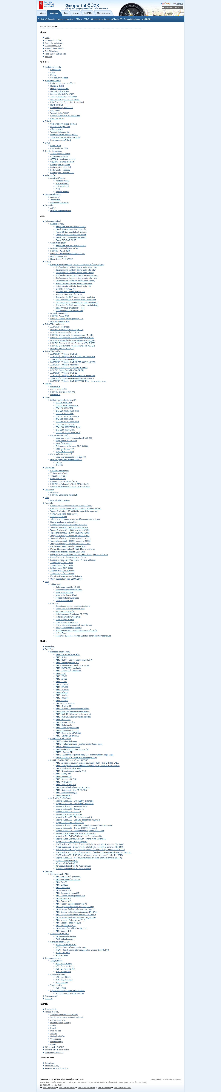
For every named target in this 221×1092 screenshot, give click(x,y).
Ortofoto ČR (55, 386)
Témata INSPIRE (52, 1012)
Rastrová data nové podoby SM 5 (64, 522)
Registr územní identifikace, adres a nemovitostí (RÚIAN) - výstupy (77, 265)
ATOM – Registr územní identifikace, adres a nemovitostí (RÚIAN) (82, 950)
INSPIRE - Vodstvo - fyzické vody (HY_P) (66, 330)
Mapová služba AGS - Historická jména (71, 842)
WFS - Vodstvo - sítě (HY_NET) (68, 923)
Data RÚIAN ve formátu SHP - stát (69, 311)
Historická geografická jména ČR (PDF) (72, 614)
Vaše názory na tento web (55, 54)
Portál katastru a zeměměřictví (62, 83)
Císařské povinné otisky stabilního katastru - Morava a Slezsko (75, 508)
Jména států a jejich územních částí (70, 609)
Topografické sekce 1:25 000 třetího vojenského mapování (74, 511)
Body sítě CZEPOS (58, 479)
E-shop (53, 75)
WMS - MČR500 (62, 690)
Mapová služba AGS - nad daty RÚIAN (71, 806)
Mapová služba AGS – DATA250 (69, 814)
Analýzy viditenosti (58, 974)
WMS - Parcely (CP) (64, 776)
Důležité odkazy (51, 51)
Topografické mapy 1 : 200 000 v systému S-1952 (70, 541)
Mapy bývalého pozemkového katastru (66, 576)
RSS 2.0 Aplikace (49, 1088)
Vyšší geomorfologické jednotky (68, 628)
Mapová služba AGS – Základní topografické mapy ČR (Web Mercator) (84, 825)
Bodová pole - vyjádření (60, 165)
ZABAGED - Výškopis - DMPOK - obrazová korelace (72, 378)
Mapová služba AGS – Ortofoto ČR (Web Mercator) (76, 828)
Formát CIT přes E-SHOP (66, 240)
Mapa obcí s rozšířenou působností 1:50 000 (74, 438)
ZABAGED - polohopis (54, 324)
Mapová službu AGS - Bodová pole (70, 809)
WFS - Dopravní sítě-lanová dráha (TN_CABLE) (75, 909)
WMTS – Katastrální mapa (66, 741)
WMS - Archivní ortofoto (65, 703)
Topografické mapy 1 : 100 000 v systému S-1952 (70, 538)
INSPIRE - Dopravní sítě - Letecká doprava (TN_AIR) (71, 335)
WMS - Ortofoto (62, 701)
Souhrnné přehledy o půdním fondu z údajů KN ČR (76, 630)
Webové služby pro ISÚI (60, 132)
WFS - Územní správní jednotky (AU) (70, 896)
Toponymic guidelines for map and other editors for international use (83, 636)
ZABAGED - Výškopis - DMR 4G (63, 359)
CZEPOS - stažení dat (59, 156)
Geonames (49, 489)
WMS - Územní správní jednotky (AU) (71, 771)
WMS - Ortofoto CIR (64, 706)
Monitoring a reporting (54, 1052)
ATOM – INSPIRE (63, 953)
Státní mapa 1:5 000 (58, 517)
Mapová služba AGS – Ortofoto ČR (70, 823)
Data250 (59, 465)
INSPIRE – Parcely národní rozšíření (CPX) (67, 254)
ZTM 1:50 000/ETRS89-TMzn (67, 422)
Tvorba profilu (56, 985)
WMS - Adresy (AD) (63, 774)
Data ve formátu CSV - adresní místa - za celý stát (76, 300)
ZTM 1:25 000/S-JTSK (65, 414)
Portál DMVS (55, 146)
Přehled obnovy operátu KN (61, 108)
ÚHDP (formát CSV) (58, 256)
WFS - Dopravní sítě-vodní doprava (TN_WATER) (76, 917)
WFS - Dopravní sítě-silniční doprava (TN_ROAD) (76, 915)
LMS (47, 498)
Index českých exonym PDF (67, 622)
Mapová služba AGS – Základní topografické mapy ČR (78, 820)
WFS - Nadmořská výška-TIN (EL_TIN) (71, 928)
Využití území (55, 1039)
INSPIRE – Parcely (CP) (60, 251)
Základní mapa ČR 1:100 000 (62, 571)
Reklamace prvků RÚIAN (60, 140)
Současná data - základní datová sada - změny (75, 273)
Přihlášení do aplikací (172, 7)
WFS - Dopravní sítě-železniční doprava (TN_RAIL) (76, 912)
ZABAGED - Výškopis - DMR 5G (63, 354)
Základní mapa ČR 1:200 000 (62, 574)
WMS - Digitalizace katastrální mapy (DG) (72, 665)
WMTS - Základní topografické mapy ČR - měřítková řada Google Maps (84, 755)
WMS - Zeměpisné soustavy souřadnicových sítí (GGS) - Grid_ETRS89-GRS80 (88, 766)
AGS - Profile (61, 988)
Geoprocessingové (53, 958)
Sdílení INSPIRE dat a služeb (57, 1050)
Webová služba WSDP (59, 91)
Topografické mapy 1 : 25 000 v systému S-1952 (69, 533)
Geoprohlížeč (55, 70)
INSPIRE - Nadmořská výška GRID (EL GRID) (68, 368)
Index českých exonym (59, 202)
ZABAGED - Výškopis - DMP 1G (63, 373)
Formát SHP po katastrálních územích (71, 235)
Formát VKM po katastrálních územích (71, 229)
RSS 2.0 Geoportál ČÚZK (52, 1085)
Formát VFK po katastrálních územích (71, 227)
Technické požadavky (54, 43)
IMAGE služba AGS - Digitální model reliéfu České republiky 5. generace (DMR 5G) (89, 847)
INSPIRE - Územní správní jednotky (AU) (66, 319)
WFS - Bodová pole (63, 890)
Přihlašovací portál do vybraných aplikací (67, 102)
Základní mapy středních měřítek (69, 590)
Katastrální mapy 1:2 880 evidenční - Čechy (68, 557)
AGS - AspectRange (64, 964)
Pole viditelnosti (62, 184)
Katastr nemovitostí (65, 19)
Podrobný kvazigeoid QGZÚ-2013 (64, 481)
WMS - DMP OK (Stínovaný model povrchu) (73, 717)
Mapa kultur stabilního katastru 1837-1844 (67, 552)
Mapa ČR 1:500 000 (64, 443)
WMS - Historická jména (65, 722)
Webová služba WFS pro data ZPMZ (65, 116)
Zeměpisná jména (57, 1020)
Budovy (53, 1044)
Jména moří (55, 197)
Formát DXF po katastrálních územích (71, 237)
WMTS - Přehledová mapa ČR (68, 747)
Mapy (47, 397)
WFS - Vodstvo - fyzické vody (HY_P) (70, 920)
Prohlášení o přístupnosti (172, 1079)
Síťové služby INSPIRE (54, 1047)
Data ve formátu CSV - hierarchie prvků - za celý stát (77, 302)
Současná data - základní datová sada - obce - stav (76, 267)
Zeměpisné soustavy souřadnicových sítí (66, 1017)
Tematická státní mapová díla (67, 598)
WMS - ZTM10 (61, 676)
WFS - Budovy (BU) (63, 931)
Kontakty (48, 57)
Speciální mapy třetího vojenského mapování (68, 525)
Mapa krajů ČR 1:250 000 (66, 441)
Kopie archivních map (64, 601)
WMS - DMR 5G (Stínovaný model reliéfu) (72, 711)
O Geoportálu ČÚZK (53, 40)
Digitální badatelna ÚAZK (60, 211)
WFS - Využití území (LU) (66, 926)
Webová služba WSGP (59, 113)
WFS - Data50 (61, 882)
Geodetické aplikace (100, 19)
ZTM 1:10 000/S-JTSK (65, 408)
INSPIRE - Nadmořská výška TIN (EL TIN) (67, 370)
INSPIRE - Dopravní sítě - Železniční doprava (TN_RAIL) (73, 340)
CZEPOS (48, 999)
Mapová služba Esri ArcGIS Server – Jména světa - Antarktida (81, 839)
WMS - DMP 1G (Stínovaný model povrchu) (73, 714)
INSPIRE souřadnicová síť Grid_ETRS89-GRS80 (70, 487)
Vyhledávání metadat (59, 78)
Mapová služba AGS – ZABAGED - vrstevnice (75, 804)
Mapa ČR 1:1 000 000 (65, 449)
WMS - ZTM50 (61, 682)
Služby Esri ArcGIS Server (60, 798)
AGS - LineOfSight (63, 977)
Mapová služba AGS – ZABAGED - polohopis (74, 801)
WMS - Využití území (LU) (66, 785)
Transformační (51, 996)
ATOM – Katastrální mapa (66, 945)
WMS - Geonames (63, 720)
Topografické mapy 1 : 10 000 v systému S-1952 (69, 530)
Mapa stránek (156, 1079)
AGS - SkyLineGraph (64, 980)
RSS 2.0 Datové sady (67, 1088)
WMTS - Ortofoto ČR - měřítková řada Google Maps (76, 758)
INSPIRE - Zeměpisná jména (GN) (64, 495)
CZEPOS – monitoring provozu (62, 159)
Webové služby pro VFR (60, 127)
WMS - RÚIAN (61, 657)
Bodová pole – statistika (60, 170)
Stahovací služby (52, 1066)
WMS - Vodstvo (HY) (64, 782)
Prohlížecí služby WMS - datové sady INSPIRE (69, 760)
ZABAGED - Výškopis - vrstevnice (64, 365)
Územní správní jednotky (60, 1023)
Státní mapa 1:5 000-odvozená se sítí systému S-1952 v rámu (75, 519)
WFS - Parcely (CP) (63, 901)
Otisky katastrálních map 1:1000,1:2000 (66, 579)
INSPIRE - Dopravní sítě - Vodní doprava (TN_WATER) (72, 346)
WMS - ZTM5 (61, 673)
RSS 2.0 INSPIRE (104, 1088)
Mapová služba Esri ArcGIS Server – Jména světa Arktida (79, 836)
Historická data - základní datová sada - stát (73, 286)
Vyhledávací (50, 646)
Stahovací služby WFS (59, 874)
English (179, 4)
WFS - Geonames (63, 888)
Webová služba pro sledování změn (65, 99)
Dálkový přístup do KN (59, 89)
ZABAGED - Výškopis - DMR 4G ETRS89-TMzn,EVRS (72, 362)
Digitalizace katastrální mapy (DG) (64, 248)
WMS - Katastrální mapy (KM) (68, 655)
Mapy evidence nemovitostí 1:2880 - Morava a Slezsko (72, 549)
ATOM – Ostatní (62, 955)
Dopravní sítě (55, 1031)
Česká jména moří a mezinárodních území (73, 606)
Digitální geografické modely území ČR (66, 460)
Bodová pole (50, 468)
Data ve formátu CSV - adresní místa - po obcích (75, 297)
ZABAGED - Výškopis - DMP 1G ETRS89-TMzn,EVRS (72, 376)
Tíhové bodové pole (58, 476)
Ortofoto (48, 384)
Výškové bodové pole (59, 473)
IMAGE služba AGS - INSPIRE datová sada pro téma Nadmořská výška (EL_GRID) (89, 855)
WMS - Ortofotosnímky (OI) (66, 793)
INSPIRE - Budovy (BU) (59, 321)
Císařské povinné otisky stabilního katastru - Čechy (71, 506)
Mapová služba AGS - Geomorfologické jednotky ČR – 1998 (80, 831)
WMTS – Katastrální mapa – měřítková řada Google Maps (79, 744)
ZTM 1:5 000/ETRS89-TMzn (67, 405)
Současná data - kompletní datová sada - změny (75, 281)
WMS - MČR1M (62, 692)
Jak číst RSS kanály (139, 1082)
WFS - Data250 (62, 885)
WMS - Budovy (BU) (64, 795)
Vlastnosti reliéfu (62, 181)
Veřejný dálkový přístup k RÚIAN (63, 124)
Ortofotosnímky (56, 1042)
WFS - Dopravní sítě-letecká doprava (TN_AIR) (75, 907)
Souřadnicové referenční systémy (64, 1015)
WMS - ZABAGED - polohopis (68, 668)
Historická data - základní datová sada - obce (74, 283)
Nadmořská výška (57, 1036)
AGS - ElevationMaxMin (65, 969)
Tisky (47, 582)
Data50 (59, 462)
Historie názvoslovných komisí (68, 617)
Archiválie (146, 19)
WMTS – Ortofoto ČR (64, 752)
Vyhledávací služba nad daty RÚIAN (65, 137)
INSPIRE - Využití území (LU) (62, 349)
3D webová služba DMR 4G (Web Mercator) (73, 866)
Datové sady (50, 1063)
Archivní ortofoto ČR (58, 389)
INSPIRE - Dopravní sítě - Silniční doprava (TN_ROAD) (72, 343)
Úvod (47, 38)
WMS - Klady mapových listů (67, 728)
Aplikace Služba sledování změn (63, 97)
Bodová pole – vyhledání (60, 167)
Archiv (52, 208)
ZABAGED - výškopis (54, 351)
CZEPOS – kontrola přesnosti (62, 162)
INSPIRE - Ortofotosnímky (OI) (62, 392)
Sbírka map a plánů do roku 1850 (64, 514)
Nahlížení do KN (57, 86)
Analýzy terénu (56, 961)
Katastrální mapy (57, 224)
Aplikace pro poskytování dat (57, 1068)
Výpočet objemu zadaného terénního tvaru (67, 991)
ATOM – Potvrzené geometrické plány (71, 947)
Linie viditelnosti (62, 186)
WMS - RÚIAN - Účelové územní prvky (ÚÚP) (74, 660)
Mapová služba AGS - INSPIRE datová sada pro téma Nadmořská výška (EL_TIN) (89, 858)
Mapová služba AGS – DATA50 (68, 812)
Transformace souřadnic (60, 154)
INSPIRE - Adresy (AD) (59, 316)
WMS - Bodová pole (64, 725)
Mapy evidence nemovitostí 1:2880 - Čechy (68, 546)
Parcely (53, 1028)
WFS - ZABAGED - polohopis (68, 877)
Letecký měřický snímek (60, 500)
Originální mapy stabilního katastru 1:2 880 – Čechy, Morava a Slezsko (79, 555)
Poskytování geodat (46, 19)
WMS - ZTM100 (62, 684)
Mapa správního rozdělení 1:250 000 (71, 457)
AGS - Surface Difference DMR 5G (70, 993)
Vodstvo (53, 1034)
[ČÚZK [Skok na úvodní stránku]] (46, 5)
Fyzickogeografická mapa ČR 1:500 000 (72, 446)
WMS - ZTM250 (62, 687)
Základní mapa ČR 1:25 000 (61, 565)
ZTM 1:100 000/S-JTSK (65, 424)
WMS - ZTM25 (61, 679)
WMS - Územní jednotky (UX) (67, 663)
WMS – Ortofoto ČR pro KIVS (67, 736)
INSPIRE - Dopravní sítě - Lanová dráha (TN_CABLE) (72, 338)
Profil (58, 189)
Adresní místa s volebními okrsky (69, 294)
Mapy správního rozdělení (61, 454)
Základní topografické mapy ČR (63, 400)
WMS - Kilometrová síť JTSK (67, 730)
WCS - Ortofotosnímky (65, 939)
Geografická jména (132, 19)
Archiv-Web (55, 110)
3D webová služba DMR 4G (67, 861)
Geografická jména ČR (65, 611)
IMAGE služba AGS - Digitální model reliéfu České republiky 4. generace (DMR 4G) (89, 844)
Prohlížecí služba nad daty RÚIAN (64, 135)
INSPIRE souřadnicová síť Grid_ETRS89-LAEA (69, 484)
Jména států (55, 200)
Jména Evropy (61, 633)
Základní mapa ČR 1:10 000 (61, 563)
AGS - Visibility (62, 982)
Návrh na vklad (56, 105)
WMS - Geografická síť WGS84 (68, 733)
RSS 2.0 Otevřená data (122, 1088)
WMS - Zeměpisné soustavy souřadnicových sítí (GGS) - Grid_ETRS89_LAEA (87, 763)
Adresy (53, 1025)
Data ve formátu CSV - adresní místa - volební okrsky (77, 305)
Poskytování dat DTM (59, 148)
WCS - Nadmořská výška (66, 936)
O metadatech (51, 1009)
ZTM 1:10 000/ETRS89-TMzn (67, 411)
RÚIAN (79, 19)
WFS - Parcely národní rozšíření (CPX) (71, 904)
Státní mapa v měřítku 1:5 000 (68, 587)
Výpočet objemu (62, 192)
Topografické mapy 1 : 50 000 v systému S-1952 (69, 536)
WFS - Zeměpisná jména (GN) (68, 893)
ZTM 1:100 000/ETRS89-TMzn (68, 427)
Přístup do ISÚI (56, 129)
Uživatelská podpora (115, 1082)
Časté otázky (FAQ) (53, 46)
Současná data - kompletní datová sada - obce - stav (77, 275)
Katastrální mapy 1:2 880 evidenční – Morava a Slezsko (73, 560)
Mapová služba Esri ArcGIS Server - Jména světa (75, 833)
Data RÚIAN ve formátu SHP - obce (70, 308)
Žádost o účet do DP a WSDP (62, 94)
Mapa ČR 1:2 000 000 (65, 452)
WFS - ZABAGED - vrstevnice (68, 879)
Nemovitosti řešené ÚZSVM (61, 259)
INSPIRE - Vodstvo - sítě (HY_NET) (64, 332)
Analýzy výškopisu (57, 178)
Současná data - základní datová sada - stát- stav (76, 270)
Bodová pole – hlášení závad (62, 173)
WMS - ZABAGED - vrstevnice (68, 671)
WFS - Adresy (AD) (63, 898)
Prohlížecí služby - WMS (60, 652)
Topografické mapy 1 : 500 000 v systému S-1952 (70, 544)
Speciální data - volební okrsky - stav (70, 292)
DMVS (86, 19)
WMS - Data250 (62, 698)
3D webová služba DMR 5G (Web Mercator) (73, 869)
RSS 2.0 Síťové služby (86, 1088)
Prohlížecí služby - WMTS (60, 739)
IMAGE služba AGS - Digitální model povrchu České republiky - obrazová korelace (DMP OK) (93, 852)
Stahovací (49, 871)
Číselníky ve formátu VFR (66, 289)
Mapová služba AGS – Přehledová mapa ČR (74, 817)
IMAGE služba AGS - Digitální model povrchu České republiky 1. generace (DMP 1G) (90, 850)
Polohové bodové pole (59, 471)
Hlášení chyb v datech (54, 48)
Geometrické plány (58, 243)
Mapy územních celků (59, 435)
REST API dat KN (57, 118)
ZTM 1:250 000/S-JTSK (65, 430)
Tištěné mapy (55, 584)
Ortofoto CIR (55, 395)
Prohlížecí (49, 649)
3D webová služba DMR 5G (67, 863)
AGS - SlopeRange (63, 972)
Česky (167, 4)
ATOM (52, 72)
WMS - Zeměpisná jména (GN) (68, 768)
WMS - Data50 (62, 695)
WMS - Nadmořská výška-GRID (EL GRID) (73, 787)
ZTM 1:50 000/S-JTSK (65, 419)
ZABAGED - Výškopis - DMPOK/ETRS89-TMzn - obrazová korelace (78, 381)
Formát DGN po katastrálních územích (71, 232)
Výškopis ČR (116, 19)
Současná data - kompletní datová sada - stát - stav (76, 278)
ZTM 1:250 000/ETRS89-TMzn (68, 433)
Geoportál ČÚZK (86, 6)
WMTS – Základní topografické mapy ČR (72, 749)
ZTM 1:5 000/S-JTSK (64, 403)
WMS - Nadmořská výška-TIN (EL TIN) (71, 790)
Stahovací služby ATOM (59, 942)
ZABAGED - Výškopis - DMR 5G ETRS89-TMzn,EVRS (72, 357)
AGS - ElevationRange (65, 966)
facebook (127, 1082)
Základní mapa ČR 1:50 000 (61, 568)
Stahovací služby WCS (59, 934)
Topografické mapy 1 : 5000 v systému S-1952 (69, 527)
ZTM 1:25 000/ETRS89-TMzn (67, 416)
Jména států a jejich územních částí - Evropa (74, 625)
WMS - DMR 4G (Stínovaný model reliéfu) (72, 709)
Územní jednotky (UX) (59, 313)
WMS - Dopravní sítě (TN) (66, 779)
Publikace (54, 603)
